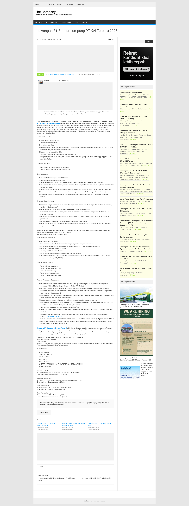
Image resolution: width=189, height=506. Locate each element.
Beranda (38, 22)
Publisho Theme (87, 501)
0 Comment (110, 39)
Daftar (85, 22)
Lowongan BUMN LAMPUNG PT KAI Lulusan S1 (97, 478)
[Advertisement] (75, 58)
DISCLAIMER (69, 4)
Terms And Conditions (55, 4)
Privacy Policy (39, 4)
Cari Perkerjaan (51, 22)
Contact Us (80, 4)
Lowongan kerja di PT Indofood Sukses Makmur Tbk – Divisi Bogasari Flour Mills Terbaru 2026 (147, 370)
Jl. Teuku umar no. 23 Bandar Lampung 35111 (62, 74)
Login (77, 22)
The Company (45, 12)
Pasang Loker (66, 22)
